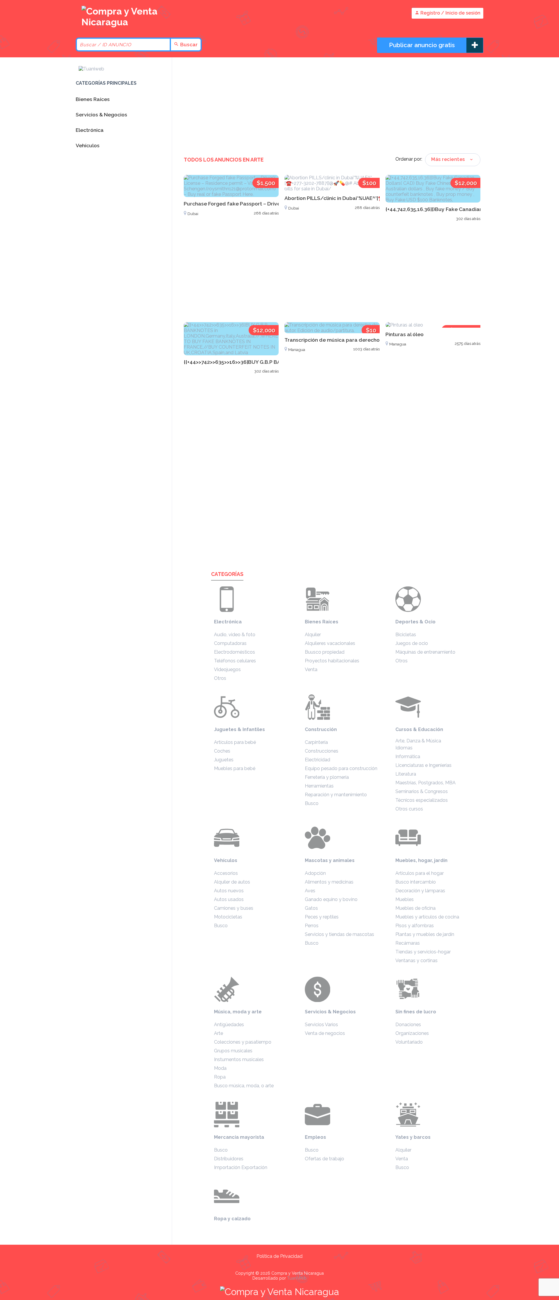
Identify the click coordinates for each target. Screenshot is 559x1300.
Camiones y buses (233, 908)
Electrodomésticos (234, 652)
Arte (218, 1033)
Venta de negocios (325, 1033)
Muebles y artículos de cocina (427, 917)
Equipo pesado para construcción (341, 768)
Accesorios (226, 873)
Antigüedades (229, 1024)
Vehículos (225, 860)
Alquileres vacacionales (330, 643)
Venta (311, 669)
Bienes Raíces (321, 622)
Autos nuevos (229, 890)
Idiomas (404, 748)
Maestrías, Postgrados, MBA (425, 782)
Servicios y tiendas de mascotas (339, 934)
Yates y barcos (413, 1137)
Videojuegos (227, 669)
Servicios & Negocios (330, 1012)
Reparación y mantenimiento (336, 794)
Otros (220, 678)
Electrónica (228, 622)
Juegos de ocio (411, 643)
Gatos (311, 908)
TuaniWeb (297, 1278)
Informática (407, 756)
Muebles (404, 899)
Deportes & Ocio (415, 622)
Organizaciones (412, 1033)
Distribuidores (228, 1158)
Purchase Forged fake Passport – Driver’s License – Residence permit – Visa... (278, 204)
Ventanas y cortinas (416, 960)
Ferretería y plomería (327, 777)
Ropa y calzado (232, 1218)
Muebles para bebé (234, 768)
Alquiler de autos (232, 882)
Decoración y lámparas (420, 890)
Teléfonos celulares (235, 661)
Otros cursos (409, 809)
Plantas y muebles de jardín (424, 934)
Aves (310, 890)
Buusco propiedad (324, 652)
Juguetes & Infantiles (239, 729)
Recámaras (407, 943)
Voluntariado (409, 1042)
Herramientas (319, 786)
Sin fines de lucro (415, 1012)
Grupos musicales (233, 1051)
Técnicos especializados (421, 800)
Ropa (220, 1077)
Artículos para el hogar (419, 873)
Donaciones (408, 1024)
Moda (220, 1068)
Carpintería (316, 742)
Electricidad (317, 759)
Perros (312, 925)
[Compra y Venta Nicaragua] (122, 22)
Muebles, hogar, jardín (421, 860)
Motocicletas (228, 917)
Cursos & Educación (419, 729)
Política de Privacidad (279, 1256)
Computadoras (230, 643)
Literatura (405, 774)
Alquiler (313, 634)
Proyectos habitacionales (332, 661)
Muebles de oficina (415, 908)
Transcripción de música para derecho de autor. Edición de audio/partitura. (378, 340)
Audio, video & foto (234, 634)
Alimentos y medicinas (329, 882)
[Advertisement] (332, 107)
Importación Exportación (240, 1167)
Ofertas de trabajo (324, 1158)
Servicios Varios (321, 1024)
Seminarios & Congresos (421, 791)
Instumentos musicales (239, 1059)
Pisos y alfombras (414, 925)
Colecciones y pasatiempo (242, 1042)
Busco (312, 803)
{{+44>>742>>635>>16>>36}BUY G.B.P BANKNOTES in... (249, 362)
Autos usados (229, 899)
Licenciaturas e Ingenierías (423, 765)
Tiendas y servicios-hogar (423, 952)
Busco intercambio (415, 882)
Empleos (315, 1137)
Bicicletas (405, 634)
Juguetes (223, 759)
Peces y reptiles (322, 917)
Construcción (321, 729)
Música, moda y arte (238, 1012)
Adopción (315, 873)
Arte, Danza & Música (418, 741)
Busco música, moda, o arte (244, 1085)
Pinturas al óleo (404, 334)
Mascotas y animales (330, 860)
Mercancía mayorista (239, 1137)
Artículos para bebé (235, 742)
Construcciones (321, 751)
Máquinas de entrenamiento (425, 652)
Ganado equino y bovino (331, 899)
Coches (222, 751)
